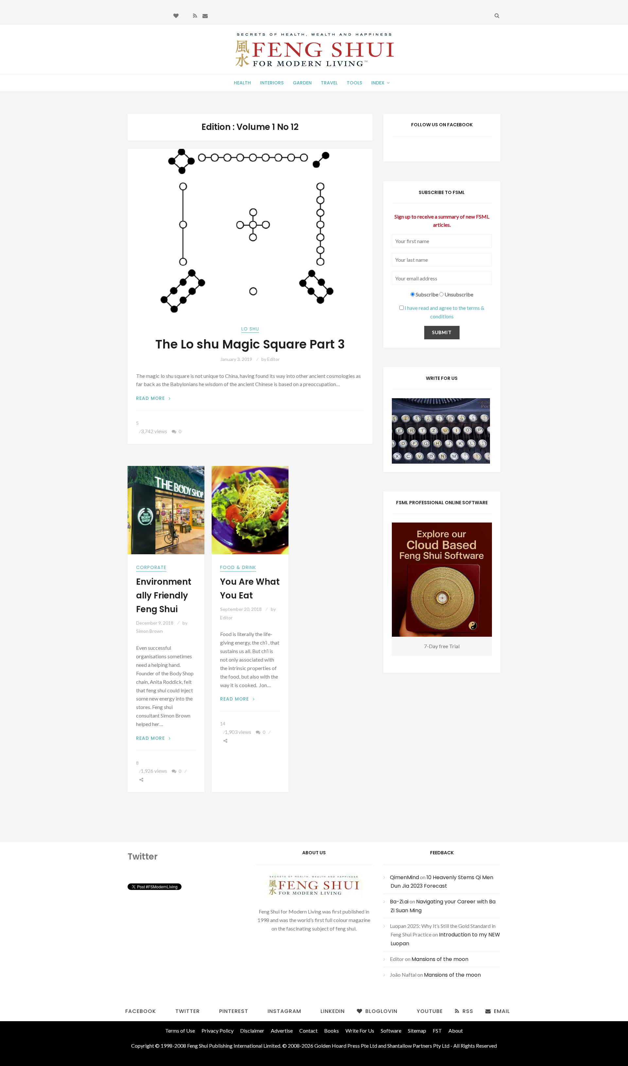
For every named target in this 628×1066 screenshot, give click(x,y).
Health (242, 83)
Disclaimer (252, 1030)
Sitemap (417, 1030)
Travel (329, 83)
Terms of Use (180, 1030)
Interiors (272, 83)
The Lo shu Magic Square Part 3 (250, 344)
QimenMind (404, 877)
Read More (153, 398)
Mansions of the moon (439, 959)
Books (331, 1030)
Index (377, 83)
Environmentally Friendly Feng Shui (163, 595)
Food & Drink (238, 567)
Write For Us (359, 1030)
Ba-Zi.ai (399, 901)
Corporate (151, 567)
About (455, 1030)
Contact (308, 1030)
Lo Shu (250, 329)
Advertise (282, 1030)
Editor (273, 359)
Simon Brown (149, 631)
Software (391, 1030)
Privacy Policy (217, 1030)
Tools (354, 83)
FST (437, 1030)
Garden (302, 83)
